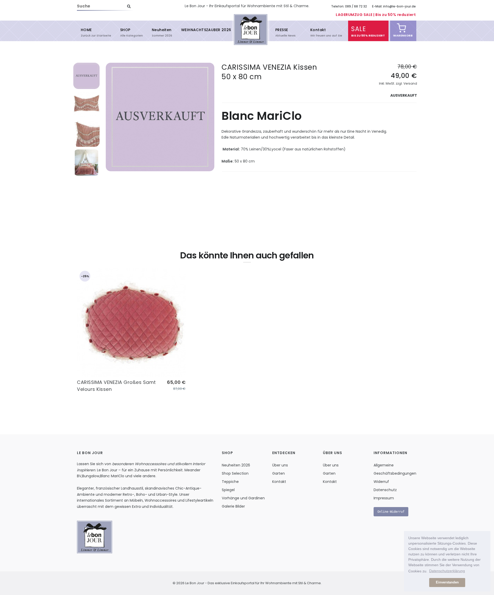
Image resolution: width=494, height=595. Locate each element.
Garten (278, 473)
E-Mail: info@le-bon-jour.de (394, 6)
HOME (86, 32)
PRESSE (281, 32)
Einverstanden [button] (447, 582)
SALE (358, 31)
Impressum (384, 498)
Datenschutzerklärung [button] (447, 571)
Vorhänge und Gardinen (243, 498)
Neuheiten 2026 (236, 465)
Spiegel (228, 489)
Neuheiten (162, 32)
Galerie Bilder (233, 506)
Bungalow (90, 476)
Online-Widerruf (390, 511)
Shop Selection (235, 473)
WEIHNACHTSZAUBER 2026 (206, 29)
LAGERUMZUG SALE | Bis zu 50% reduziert (376, 14)
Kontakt (318, 32)
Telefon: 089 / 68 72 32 (349, 6)
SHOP (125, 32)
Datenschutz (385, 489)
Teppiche (230, 481)
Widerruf (381, 481)
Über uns (280, 465)
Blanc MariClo (112, 476)
